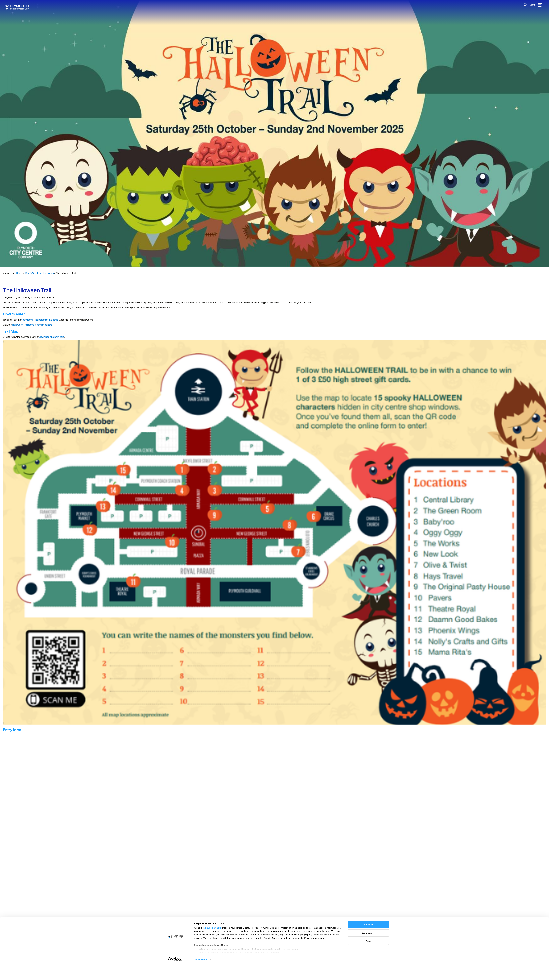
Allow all (368, 924)
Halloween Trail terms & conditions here (32, 324)
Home (19, 273)
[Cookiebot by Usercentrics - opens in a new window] (175, 959)
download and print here (51, 336)
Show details (200, 959)
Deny (368, 941)
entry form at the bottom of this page (39, 319)
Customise (366, 933)
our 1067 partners (211, 928)
